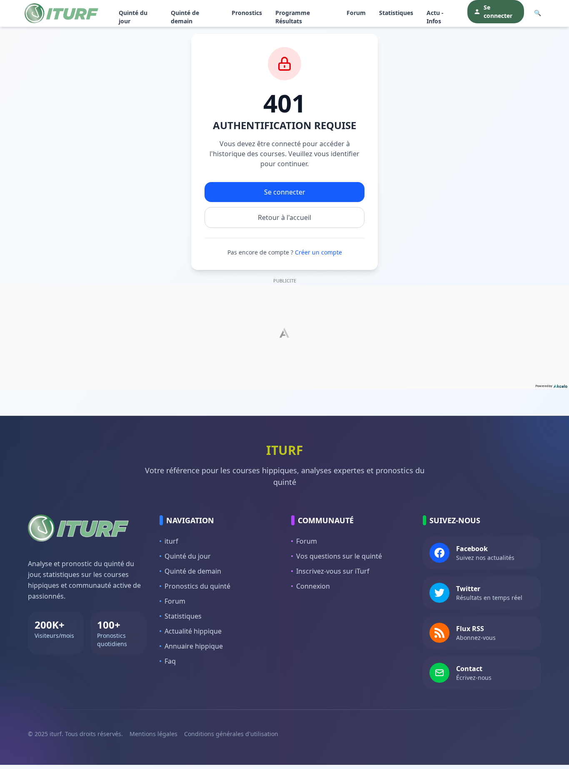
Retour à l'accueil (284, 217)
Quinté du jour (133, 17)
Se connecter (498, 11)
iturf (171, 541)
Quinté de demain (185, 17)
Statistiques (396, 13)
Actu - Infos (435, 17)
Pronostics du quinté (197, 586)
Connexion (313, 586)
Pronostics (247, 13)
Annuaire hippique (194, 646)
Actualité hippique (193, 631)
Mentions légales (153, 734)
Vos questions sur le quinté (339, 556)
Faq (170, 661)
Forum (356, 13)
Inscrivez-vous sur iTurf (332, 571)
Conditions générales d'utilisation (231, 734)
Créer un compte (318, 252)
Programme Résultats (292, 17)
